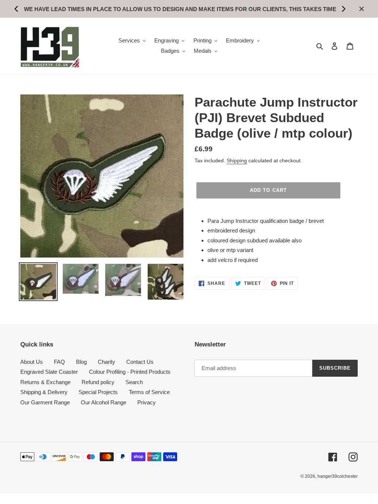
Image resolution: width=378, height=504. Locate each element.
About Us (31, 362)
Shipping (237, 160)
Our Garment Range (45, 402)
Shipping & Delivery (44, 392)
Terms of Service (149, 392)
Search (134, 382)
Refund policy (98, 382)
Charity (106, 362)
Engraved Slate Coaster (49, 372)
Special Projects (98, 392)
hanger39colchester (337, 476)
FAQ (59, 362)
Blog (81, 362)
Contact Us (140, 362)
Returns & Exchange (45, 382)
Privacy (146, 402)
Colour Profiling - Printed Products (130, 372)
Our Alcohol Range (103, 402)
